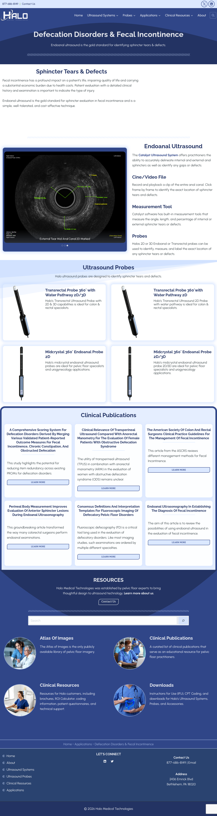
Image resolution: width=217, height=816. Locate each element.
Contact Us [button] (28, 3)
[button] (64, 197)
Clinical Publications (108, 415)
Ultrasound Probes (19, 776)
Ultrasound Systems (20, 769)
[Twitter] (112, 761)
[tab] (62, 245)
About (201, 15)
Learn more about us (138, 593)
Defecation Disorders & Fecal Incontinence (124, 744)
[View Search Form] (213, 15)
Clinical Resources (59, 685)
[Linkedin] (105, 761)
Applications (83, 744)
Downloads (162, 685)
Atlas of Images (56, 638)
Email (192, 762)
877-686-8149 (10, 3)
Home (78, 15)
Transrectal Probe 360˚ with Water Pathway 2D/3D (70, 292)
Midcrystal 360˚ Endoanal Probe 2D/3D (182, 354)
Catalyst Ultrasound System (158, 155)
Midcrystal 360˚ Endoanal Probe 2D (74, 354)
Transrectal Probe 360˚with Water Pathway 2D (178, 292)
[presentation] (21, 311)
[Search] (183, 621)
